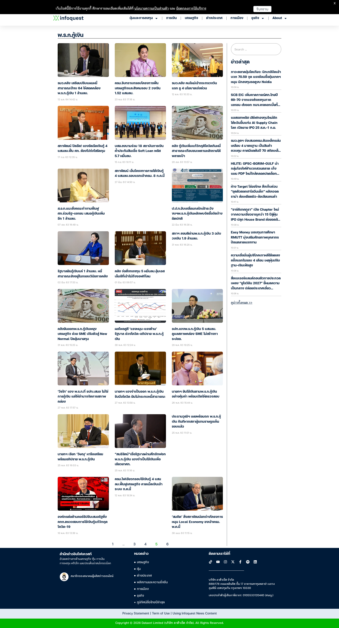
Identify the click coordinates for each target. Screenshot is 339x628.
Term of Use (161, 613)
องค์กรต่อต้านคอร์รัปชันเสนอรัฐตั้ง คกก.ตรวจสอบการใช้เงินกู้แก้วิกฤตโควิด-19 (83, 522)
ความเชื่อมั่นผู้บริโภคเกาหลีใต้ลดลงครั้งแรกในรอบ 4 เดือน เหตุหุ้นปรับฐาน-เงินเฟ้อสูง (255, 260)
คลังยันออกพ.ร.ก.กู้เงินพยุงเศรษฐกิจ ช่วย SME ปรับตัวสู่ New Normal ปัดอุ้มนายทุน (82, 334)
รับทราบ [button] (262, 9)
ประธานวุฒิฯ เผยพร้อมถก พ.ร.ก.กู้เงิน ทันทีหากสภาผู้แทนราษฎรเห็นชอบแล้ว (196, 421)
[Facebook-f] (240, 562)
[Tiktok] (210, 562)
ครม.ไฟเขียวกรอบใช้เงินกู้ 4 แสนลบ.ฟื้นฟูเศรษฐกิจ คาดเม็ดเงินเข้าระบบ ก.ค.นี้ (138, 484)
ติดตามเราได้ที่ (219, 553)
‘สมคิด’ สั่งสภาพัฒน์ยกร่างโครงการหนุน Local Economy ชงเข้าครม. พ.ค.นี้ (197, 522)
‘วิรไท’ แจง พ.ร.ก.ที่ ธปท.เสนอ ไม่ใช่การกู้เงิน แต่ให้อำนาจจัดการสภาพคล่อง (83, 396)
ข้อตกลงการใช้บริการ (191, 8)
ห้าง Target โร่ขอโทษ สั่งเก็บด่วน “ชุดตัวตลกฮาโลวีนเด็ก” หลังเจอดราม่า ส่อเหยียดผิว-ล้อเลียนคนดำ (255, 191)
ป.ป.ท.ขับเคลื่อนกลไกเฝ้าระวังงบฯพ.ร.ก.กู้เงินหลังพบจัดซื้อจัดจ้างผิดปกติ (197, 213)
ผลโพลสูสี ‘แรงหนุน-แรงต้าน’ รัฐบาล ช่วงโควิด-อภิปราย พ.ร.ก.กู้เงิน (139, 334)
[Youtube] (218, 562)
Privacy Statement (135, 613)
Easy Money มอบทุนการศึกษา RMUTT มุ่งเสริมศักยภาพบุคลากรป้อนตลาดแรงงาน (255, 237)
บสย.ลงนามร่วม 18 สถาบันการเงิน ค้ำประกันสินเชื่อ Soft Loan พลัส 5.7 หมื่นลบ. (139, 151)
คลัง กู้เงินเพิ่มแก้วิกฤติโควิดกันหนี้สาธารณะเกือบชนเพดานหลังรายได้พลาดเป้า (196, 151)
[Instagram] (225, 562)
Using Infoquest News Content (195, 613)
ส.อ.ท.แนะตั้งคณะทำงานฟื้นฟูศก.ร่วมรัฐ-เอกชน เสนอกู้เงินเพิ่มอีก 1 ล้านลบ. (81, 213)
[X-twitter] (233, 562)
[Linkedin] (255, 562)
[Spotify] (248, 562)
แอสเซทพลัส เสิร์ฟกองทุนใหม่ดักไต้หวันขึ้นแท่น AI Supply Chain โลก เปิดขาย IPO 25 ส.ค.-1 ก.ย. (254, 122)
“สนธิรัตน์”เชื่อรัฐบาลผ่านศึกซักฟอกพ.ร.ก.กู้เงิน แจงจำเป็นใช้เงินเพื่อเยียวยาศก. (140, 459)
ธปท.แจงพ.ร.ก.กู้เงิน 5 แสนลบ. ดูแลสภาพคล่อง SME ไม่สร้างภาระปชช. (195, 334)
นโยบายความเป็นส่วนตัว (151, 8)
